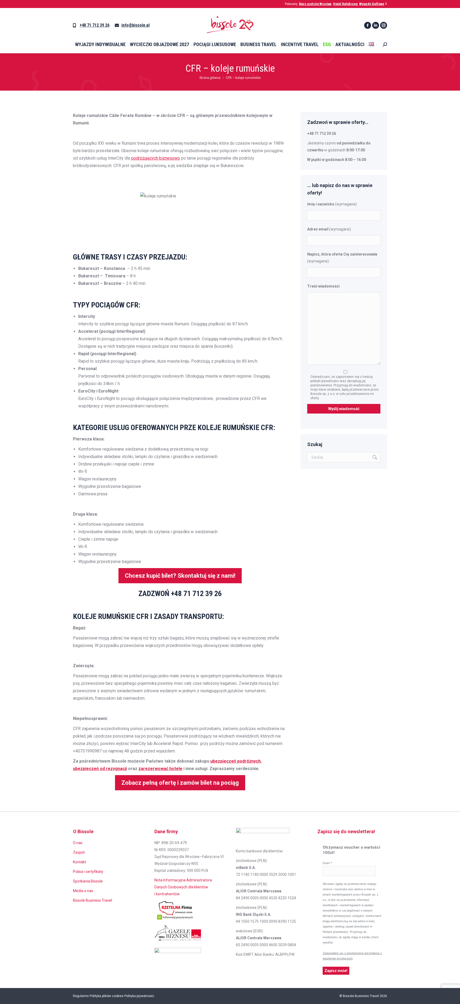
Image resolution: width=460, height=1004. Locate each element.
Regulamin (81, 996)
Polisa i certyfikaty (88, 871)
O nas (78, 843)
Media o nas (83, 891)
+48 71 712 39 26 (94, 25)
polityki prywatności (325, 381)
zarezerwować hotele (160, 768)
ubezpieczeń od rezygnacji (100, 768)
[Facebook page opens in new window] (367, 25)
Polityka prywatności (139, 996)
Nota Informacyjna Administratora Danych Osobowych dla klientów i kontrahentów (183, 887)
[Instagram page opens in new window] (383, 25)
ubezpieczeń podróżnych (235, 761)
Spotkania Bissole (88, 881)
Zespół (79, 852)
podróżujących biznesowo (155, 158)
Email (327, 863)
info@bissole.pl (135, 25)
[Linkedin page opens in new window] (375, 25)
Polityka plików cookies (107, 996)
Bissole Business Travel (92, 900)
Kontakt (79, 862)
